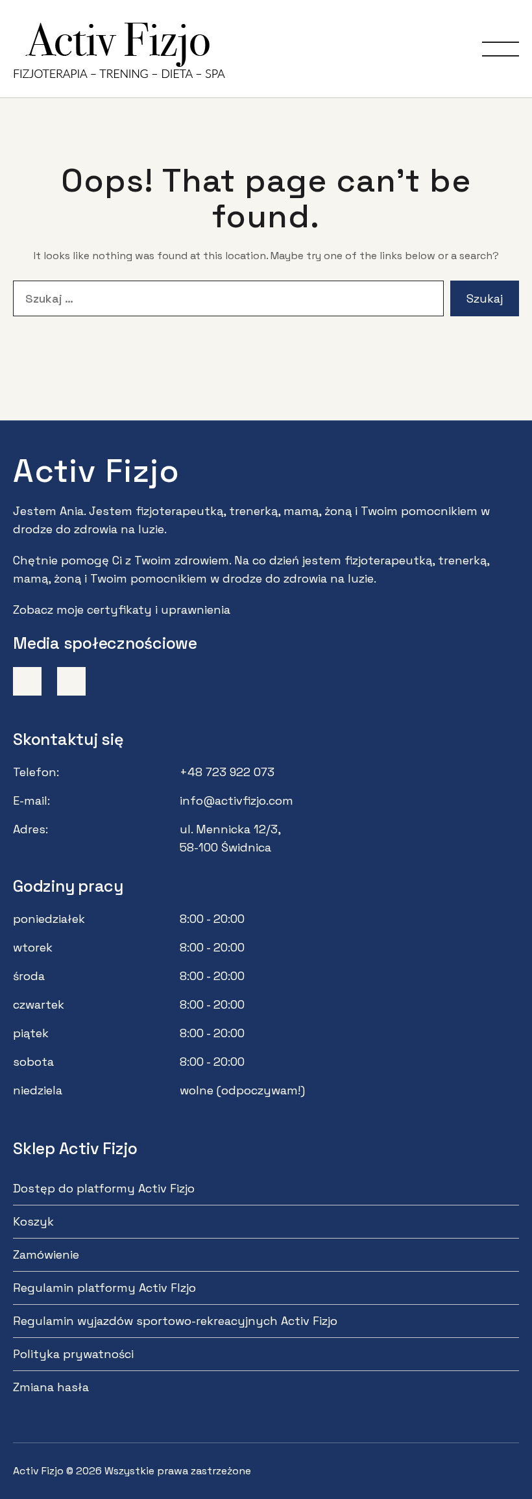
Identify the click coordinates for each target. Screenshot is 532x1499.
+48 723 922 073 (227, 771)
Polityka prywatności (73, 1353)
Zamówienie (46, 1254)
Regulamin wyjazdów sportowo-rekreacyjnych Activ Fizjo (175, 1320)
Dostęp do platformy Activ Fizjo (104, 1188)
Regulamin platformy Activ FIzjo (104, 1287)
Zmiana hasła (51, 1386)
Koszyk (33, 1221)
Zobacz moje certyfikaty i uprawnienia (121, 609)
